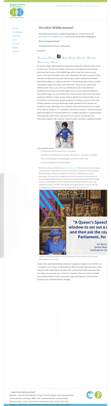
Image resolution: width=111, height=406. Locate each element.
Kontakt (15, 47)
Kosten (15, 40)
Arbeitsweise (16, 36)
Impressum (16, 51)
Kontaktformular (71, 168)
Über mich (16, 44)
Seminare (61, 36)
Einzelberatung (17, 32)
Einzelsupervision (46, 36)
